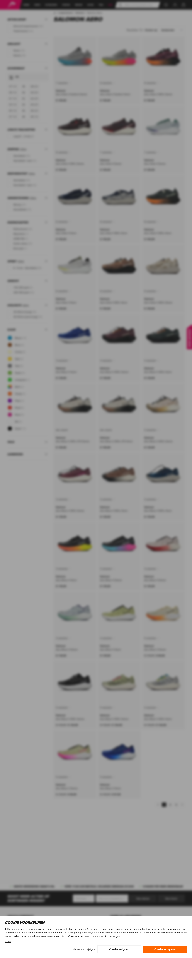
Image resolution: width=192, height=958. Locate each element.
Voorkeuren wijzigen (84, 949)
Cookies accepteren (165, 949)
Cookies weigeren (119, 949)
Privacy (8, 942)
